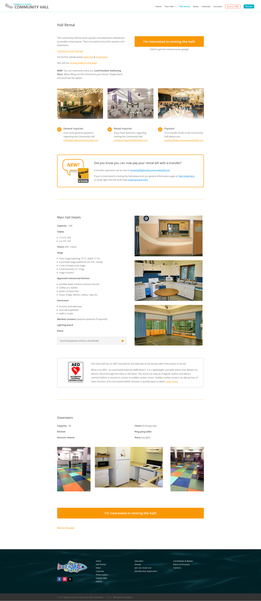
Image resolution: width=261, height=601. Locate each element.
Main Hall (88, 57)
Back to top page (65, 527)
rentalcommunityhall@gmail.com (131, 140)
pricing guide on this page (83, 62)
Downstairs (102, 57)
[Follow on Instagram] (65, 579)
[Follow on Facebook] (59, 579)
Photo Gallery (102, 574)
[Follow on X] (70, 579)
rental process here (138, 179)
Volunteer (139, 561)
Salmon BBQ (233, 6)
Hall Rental (184, 6)
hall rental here (186, 176)
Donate (249, 6)
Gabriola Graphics (124, 597)
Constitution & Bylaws (183, 561)
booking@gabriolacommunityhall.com (183, 140)
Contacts (217, 6)
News (195, 6)
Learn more (172, 381)
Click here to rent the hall (70, 51)
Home (158, 6)
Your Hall (168, 6)
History (99, 581)
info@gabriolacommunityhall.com (80, 140)
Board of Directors (181, 564)
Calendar (205, 6)
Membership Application (146, 571)
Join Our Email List (143, 568)
